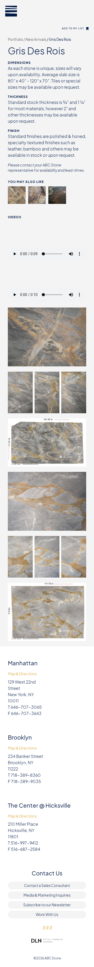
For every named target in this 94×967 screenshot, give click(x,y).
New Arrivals (36, 39)
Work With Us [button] (47, 914)
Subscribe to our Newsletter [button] (47, 904)
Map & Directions (22, 674)
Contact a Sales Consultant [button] (47, 885)
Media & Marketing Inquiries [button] (47, 895)
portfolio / (17, 39)
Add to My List (73, 28)
